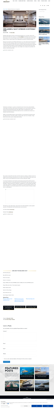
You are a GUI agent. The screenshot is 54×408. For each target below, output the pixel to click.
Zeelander (13, 319)
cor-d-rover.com (11, 209)
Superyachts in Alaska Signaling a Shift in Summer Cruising (42, 389)
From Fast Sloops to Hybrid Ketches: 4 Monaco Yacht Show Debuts (42, 376)
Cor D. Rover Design (8, 319)
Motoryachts (9, 318)
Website (4, 353)
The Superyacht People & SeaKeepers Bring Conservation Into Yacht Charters (27, 376)
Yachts (12, 318)
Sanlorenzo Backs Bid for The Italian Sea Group (27, 389)
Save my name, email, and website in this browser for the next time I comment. (18, 358)
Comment (5, 331)
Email (4, 348)
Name (4, 343)
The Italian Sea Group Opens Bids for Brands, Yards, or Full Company (12, 389)
